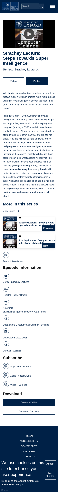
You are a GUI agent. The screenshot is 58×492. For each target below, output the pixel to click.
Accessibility (29, 441)
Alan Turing (40, 312)
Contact (29, 456)
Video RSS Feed (18, 385)
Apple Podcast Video (20, 366)
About (29, 435)
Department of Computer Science (32, 325)
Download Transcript (29, 411)
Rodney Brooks (19, 295)
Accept (50, 463)
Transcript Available (13, 261)
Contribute (29, 446)
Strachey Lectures (26, 69)
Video (13, 81)
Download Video (29, 402)
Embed (37, 81)
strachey (28, 312)
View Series (9, 211)
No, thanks (50, 475)
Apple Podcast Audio (20, 376)
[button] (29, 34)
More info (5, 490)
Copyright (29, 451)
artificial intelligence (13, 312)
